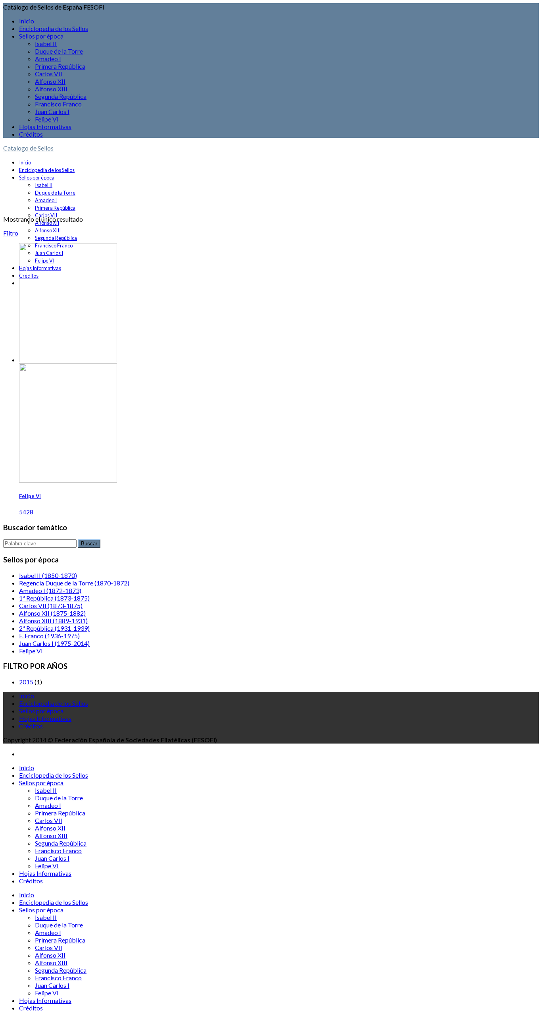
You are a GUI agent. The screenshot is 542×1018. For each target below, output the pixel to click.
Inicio (26, 21)
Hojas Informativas (45, 126)
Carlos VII (48, 73)
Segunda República (60, 96)
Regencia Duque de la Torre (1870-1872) (74, 583)
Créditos (31, 134)
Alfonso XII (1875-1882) (52, 613)
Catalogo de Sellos (28, 148)
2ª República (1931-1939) (54, 628)
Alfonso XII (50, 81)
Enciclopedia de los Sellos (53, 28)
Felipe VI (47, 119)
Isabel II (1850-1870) (48, 575)
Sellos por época (41, 36)
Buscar (89, 544)
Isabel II (46, 43)
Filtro (10, 233)
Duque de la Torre (59, 51)
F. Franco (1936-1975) (49, 635)
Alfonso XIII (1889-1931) (53, 620)
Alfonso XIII (51, 89)
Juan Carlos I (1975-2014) (54, 643)
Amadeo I (48, 58)
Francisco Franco (58, 104)
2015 (26, 682)
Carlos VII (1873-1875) (51, 605)
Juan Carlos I (52, 111)
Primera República (60, 66)
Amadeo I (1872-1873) (50, 590)
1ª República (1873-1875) (54, 598)
